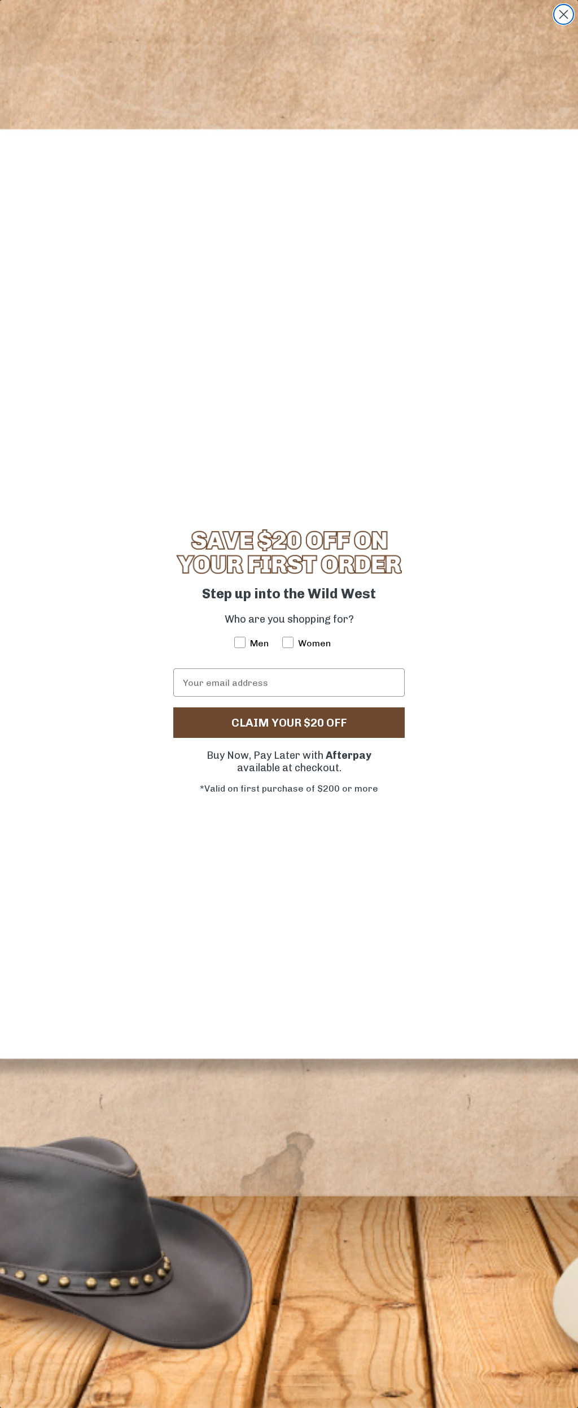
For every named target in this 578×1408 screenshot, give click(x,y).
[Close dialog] (563, 14)
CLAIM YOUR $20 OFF (289, 722)
